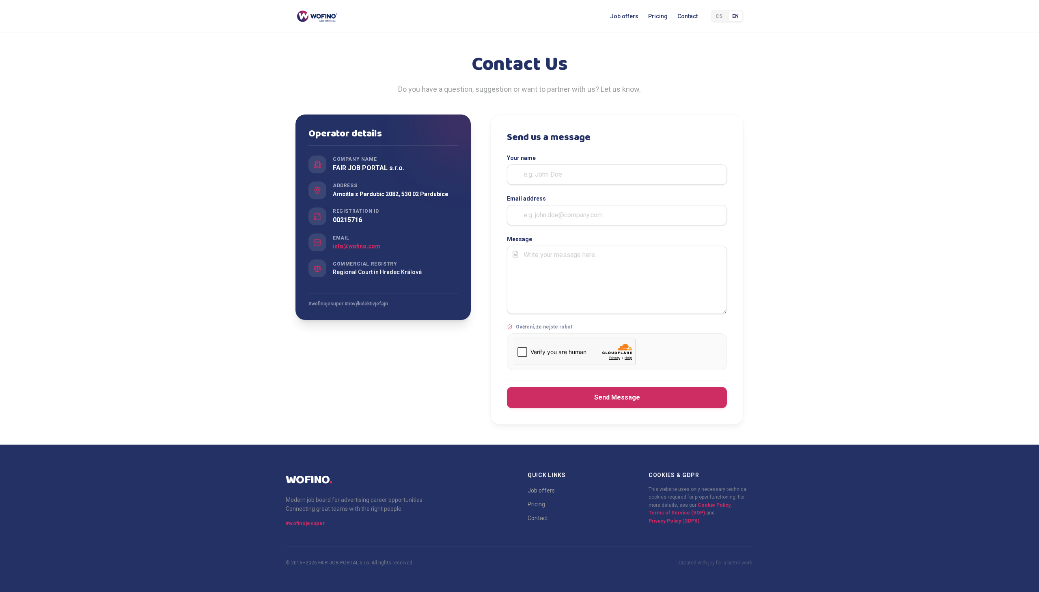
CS (719, 16)
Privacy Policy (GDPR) (674, 521)
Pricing (658, 16)
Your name (521, 158)
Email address (526, 198)
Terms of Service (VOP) (677, 513)
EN (735, 16)
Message (519, 239)
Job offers (624, 16)
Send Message (617, 397)
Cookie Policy (714, 505)
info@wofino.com (356, 246)
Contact (687, 16)
